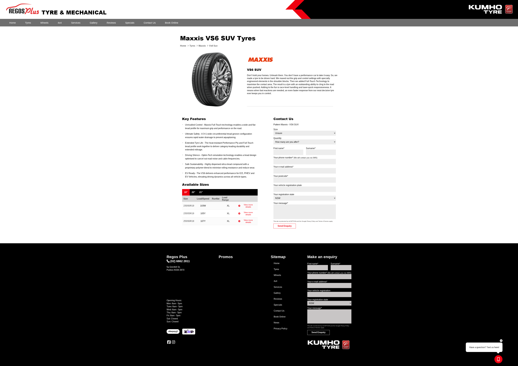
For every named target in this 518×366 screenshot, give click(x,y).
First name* (278, 148)
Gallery (93, 22)
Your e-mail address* (283, 167)
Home (12, 22)
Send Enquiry (285, 226)
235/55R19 (188, 213)
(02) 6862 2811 (180, 261)
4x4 (60, 22)
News (276, 322)
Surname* (311, 148)
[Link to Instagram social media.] (173, 342)
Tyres (28, 22)
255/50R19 (188, 221)
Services (75, 22)
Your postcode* (280, 176)
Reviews (111, 22)
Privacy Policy (311, 221)
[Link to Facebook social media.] (169, 342)
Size (275, 129)
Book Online (171, 22)
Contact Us (150, 22)
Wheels (44, 22)
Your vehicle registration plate (287, 185)
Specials (129, 22)
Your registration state (283, 194)
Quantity (277, 138)
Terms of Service (323, 221)
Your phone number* (295, 157)
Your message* (280, 203)
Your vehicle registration (318, 290)
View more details (248, 206)
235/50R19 (188, 206)
